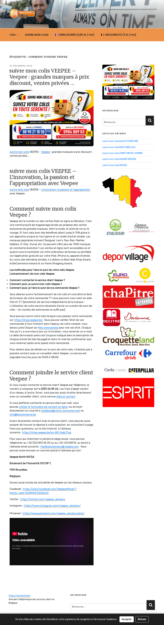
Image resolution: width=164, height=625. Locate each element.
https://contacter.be (19, 595)
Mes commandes (48, 327)
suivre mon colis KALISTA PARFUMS (120, 141)
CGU (13, 35)
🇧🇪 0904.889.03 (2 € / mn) (118, 35)
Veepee (45, 151)
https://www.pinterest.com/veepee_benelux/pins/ (53, 513)
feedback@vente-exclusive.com (60, 410)
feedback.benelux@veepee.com (59, 446)
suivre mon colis (19, 151)
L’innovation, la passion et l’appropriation (65, 189)
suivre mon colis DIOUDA (114, 165)
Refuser (142, 619)
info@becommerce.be (23, 414)
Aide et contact (65, 396)
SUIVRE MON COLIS (37, 35)
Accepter (126, 619)
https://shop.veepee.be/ (28, 319)
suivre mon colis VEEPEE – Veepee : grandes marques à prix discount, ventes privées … (49, 77)
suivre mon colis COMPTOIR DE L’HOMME (122, 153)
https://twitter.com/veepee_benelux (42, 499)
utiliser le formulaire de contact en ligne (43, 406)
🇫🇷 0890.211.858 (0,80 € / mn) (74, 35)
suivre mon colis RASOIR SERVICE (119, 159)
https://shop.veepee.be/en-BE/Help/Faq (46, 432)
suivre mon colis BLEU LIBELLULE (118, 147)
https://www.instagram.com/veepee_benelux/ (52, 505)
